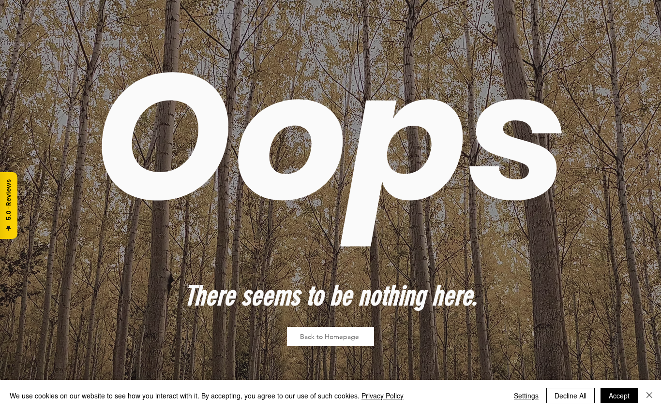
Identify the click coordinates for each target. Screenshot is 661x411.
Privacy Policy (382, 395)
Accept (619, 395)
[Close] (649, 395)
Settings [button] (526, 395)
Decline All (570, 395)
